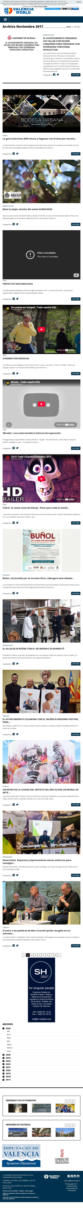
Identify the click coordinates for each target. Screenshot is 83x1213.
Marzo (9, 1044)
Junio (8, 1034)
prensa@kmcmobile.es (72, 1181)
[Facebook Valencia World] (69, 1176)
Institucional (8, 645)
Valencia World (72, 1186)
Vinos (5, 135)
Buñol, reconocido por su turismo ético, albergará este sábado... (38, 578)
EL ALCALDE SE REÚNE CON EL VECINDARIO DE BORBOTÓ (33, 648)
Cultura (6, 786)
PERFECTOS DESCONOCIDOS (18, 283)
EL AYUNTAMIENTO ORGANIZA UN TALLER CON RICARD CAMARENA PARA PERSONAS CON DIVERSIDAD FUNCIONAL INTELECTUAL (61, 44)
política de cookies (40, 6)
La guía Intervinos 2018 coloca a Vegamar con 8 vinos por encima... (39, 138)
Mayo (9, 1038)
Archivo (8, 1024)
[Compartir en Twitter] (57, 74)
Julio (8, 1031)
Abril (8, 1041)
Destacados (7, 857)
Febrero (9, 1048)
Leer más (75, 75)
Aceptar (78, 1)
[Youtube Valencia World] (78, 1176)
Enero (9, 1051)
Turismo (6, 575)
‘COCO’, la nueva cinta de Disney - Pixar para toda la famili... (36, 507)
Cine (4, 280)
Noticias (6, 716)
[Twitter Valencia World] (72, 1176)
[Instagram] (75, 1176)
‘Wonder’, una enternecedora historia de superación (32, 433)
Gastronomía (48, 35)
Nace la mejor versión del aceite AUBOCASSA (27, 209)
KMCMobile (72, 1190)
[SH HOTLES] (41, 990)
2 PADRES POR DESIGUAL (16, 358)
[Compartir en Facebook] (54, 74)
